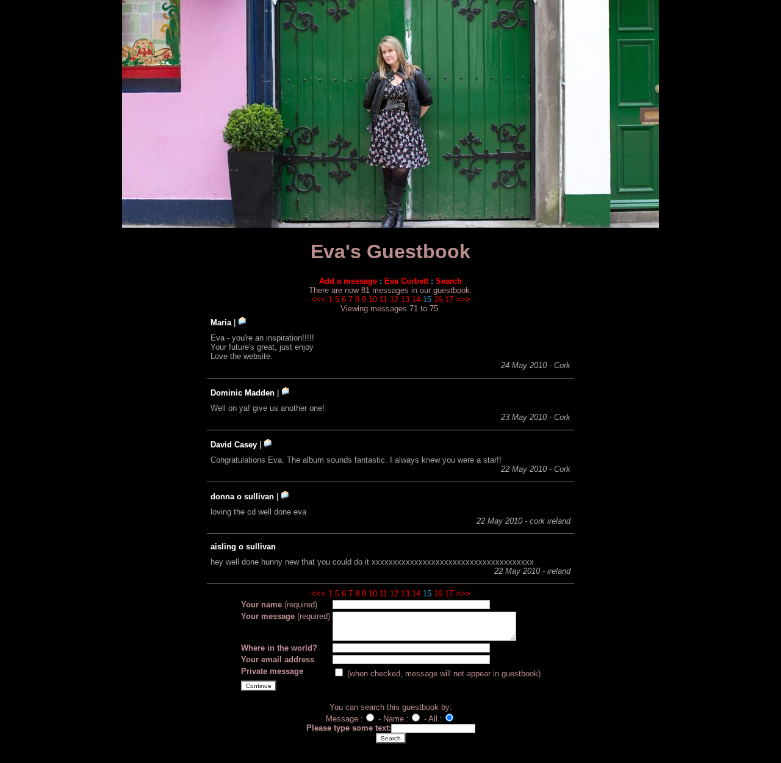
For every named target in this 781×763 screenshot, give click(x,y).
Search (449, 281)
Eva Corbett (406, 281)
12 (394, 299)
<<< (318, 299)
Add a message (348, 281)
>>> (463, 299)
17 (449, 299)
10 (373, 299)
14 (416, 299)
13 (405, 299)
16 (438, 299)
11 (383, 299)
